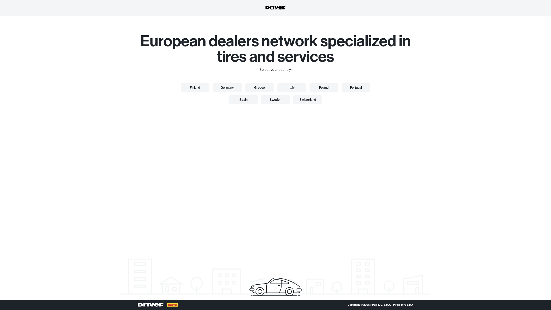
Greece (259, 88)
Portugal (356, 88)
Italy (292, 88)
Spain (243, 100)
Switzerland (307, 100)
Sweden (275, 100)
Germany (227, 88)
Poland (324, 88)
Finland (195, 88)
